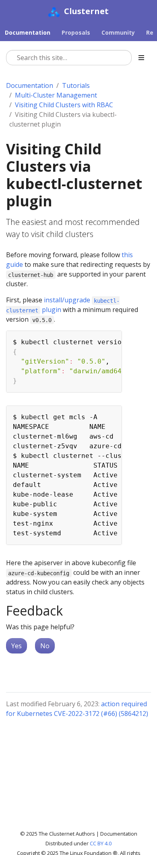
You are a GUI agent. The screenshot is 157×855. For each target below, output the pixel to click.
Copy (111, 338)
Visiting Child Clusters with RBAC (64, 104)
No (45, 645)
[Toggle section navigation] (141, 57)
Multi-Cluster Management (56, 95)
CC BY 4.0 (101, 843)
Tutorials (76, 85)
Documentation (29, 85)
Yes (16, 645)
